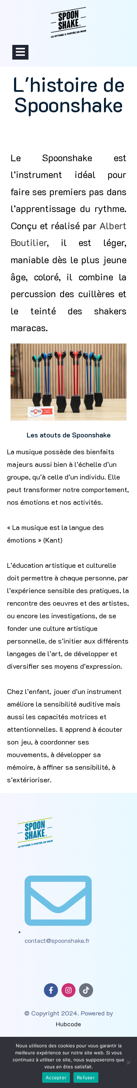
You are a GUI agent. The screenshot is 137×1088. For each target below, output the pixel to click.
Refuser (86, 1077)
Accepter (56, 1077)
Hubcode (68, 1024)
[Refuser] (128, 1062)
